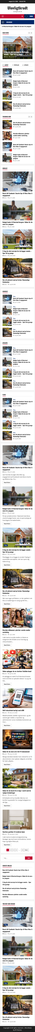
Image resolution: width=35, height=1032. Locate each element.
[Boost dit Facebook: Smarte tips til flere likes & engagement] (17, 181)
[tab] (7, 65)
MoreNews (28, 1028)
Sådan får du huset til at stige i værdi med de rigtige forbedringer (17, 778)
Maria (6, 57)
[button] (3, 16)
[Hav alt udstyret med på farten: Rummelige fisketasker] (17, 268)
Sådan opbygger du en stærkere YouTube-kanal (17, 659)
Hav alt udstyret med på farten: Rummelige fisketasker (7, 106)
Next (26, 850)
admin (5, 284)
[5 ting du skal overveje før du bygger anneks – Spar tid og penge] (17, 239)
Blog (6, 49)
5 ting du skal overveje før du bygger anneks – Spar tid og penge (7, 95)
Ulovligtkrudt (17, 8)
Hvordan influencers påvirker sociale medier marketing (17, 618)
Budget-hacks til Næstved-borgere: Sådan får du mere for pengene (7, 84)
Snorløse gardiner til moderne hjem (17, 820)
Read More (8, 483)
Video (31, 16)
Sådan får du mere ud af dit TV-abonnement (17, 739)
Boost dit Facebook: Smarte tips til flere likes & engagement (7, 73)
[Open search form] (22, 16)
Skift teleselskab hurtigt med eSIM (17, 698)
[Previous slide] (29, 33)
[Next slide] (31, 33)
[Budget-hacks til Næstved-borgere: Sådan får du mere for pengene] (17, 210)
